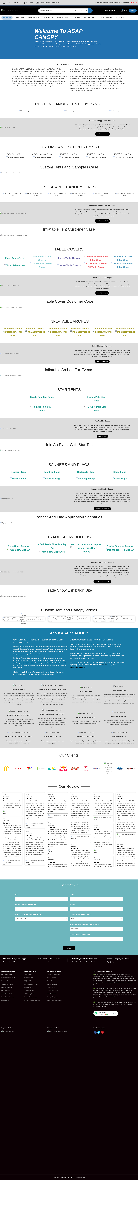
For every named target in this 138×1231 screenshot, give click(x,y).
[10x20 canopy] (114, 111)
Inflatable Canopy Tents (8, 977)
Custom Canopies (6, 974)
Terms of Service (29, 990)
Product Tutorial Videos (31, 997)
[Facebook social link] (95, 1032)
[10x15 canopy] (69, 111)
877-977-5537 (106, 665)
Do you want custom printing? (80, 914)
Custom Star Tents (6, 987)
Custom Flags (5, 990)
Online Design (51, 977)
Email (72, 894)
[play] (24, 619)
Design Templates (52, 997)
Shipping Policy (51, 987)
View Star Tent (102, 436)
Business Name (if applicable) (25, 904)
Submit (69, 948)
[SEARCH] (90, 10)
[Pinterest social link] (102, 1032)
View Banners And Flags (102, 508)
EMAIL (133, 10)
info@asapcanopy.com (78, 667)
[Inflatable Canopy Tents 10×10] (13, 194)
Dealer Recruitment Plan (54, 1000)
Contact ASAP (28, 977)
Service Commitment (53, 974)
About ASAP (28, 974)
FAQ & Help (27, 981)
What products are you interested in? (28, 914)
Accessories (5, 1000)
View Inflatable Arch (102, 361)
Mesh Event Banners (7, 997)
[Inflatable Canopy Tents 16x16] (58, 194)
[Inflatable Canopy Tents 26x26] (125, 194)
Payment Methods (52, 984)
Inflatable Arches (6, 981)
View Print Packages (102, 134)
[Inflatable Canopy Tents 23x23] (103, 194)
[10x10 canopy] (24, 111)
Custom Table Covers (7, 984)
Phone (72, 904)
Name (17, 894)
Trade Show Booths (7, 994)
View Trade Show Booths (102, 582)
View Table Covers (102, 293)
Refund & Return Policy (31, 984)
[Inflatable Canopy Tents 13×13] (35, 194)
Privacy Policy (28, 987)
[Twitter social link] (98, 1032)
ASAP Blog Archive (29, 994)
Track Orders (51, 981)
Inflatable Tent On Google (32, 1000)
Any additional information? (80, 934)
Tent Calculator (51, 994)
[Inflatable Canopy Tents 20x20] (80, 194)
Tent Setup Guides (52, 990)
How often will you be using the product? (84, 924)
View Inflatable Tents (102, 221)
